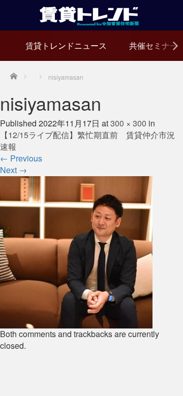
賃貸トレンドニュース (66, 45)
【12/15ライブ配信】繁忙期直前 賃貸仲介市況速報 (87, 140)
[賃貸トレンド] (91, 14)
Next (13, 170)
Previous (21, 158)
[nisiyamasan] (76, 251)
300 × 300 (128, 123)
